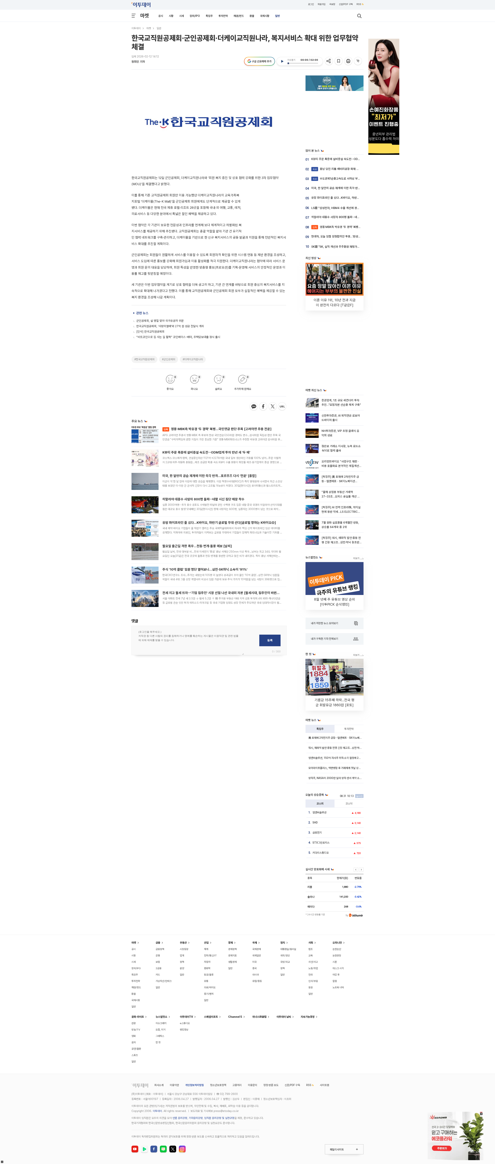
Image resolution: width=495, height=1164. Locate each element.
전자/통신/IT (210, 955)
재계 (206, 949)
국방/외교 (285, 961)
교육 (310, 955)
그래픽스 (160, 1036)
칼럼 (335, 981)
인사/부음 (313, 981)
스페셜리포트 (211, 1016)
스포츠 (134, 1055)
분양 (182, 968)
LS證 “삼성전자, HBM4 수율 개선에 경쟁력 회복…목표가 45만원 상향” (352, 208)
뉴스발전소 (161, 1016)
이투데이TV (186, 1016)
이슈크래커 (161, 1023)
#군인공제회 (168, 359)
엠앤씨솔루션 (319, 812)
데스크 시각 (338, 968)
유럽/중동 (257, 981)
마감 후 (336, 974)
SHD (315, 822)
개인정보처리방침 (194, 1085)
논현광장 (337, 955)
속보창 (332, 4)
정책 (182, 961)
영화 (133, 1036)
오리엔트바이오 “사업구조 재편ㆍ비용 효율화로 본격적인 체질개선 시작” (341, 466)
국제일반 (256, 955)
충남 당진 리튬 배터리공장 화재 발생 (337, 169)
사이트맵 (324, 1085)
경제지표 (232, 955)
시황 (171, 15)
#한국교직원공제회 (144, 359)
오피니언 (337, 942)
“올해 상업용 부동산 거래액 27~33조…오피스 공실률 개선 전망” (341, 496)
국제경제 (256, 949)
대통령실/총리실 (288, 949)
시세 (181, 15)
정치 (282, 942)
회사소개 (159, 1085)
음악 (133, 1042)
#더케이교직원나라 (193, 359)
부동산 (183, 942)
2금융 (158, 968)
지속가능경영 (308, 1016)
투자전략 (223, 15)
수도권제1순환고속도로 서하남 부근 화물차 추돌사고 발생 (349, 178)
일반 (277, 15)
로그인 (311, 4)
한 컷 (158, 1042)
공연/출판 (136, 1048)
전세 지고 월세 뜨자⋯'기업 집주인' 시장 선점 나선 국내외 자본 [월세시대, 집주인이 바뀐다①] (223, 593)
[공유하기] (329, 61)
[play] (282, 61)
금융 (158, 942)
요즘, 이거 (160, 1029)
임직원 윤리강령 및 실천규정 (219, 1117)
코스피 (320, 803)
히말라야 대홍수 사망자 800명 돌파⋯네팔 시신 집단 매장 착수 (203, 499)
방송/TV (135, 1029)
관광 (133, 1023)
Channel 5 (235, 1016)
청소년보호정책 (218, 1085)
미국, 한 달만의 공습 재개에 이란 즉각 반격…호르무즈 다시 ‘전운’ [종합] (209, 476)
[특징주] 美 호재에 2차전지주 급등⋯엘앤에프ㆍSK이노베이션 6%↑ (340, 481)
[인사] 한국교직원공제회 (150, 331)
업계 (182, 955)
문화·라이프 (137, 1016)
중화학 (207, 968)
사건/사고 (313, 961)
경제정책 (232, 949)
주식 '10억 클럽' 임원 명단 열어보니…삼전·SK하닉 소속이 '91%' (205, 569)
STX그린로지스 (320, 842)
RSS (359, 4)
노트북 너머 (338, 987)
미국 (254, 961)
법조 (310, 949)
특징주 (209, 15)
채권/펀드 (239, 15)
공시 (160, 15)
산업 (206, 942)
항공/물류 (208, 974)
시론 (335, 961)
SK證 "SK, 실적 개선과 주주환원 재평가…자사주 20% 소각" (346, 246)
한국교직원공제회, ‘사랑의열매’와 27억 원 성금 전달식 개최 (170, 326)
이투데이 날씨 (284, 1016)
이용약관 (174, 1085)
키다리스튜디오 (320, 852)
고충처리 (237, 1085)
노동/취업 (313, 968)
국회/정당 (285, 955)
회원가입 (321, 4)
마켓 (144, 16)
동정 (310, 987)
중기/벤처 (208, 993)
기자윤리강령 (196, 1117)
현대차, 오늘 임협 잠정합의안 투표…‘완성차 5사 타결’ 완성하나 (347, 236)
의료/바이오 (210, 987)
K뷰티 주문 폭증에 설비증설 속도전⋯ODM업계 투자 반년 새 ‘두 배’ (206, 452)
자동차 (207, 961)
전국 (310, 974)
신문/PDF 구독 (346, 4)
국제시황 (264, 15)
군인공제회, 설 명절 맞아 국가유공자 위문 (160, 321)
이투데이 (136, 28)
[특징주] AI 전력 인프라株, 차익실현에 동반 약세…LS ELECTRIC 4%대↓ (341, 512)
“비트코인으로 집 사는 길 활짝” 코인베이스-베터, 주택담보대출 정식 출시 (178, 337)
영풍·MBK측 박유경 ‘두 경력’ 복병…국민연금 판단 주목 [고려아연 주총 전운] (217, 429)
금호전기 (317, 832)
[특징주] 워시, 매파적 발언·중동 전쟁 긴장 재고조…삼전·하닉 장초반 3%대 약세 (341, 542)
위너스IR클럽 (259, 1016)
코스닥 (349, 803)
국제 (254, 942)
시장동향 (184, 949)
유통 (206, 981)
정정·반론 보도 (270, 1085)
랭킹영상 (184, 1029)
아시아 (255, 974)
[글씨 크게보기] (358, 61)
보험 (158, 961)
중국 (254, 968)
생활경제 (232, 961)
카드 (158, 974)
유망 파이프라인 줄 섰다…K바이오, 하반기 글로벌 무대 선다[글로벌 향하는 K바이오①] (219, 523)
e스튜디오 (185, 1023)
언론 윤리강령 (179, 1117)
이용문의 (252, 1085)
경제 (230, 942)
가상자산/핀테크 (164, 981)
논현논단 (337, 949)
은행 (158, 955)
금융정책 (160, 949)
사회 (310, 942)
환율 (252, 15)
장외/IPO (195, 15)
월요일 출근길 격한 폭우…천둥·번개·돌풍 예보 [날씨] (197, 546)
